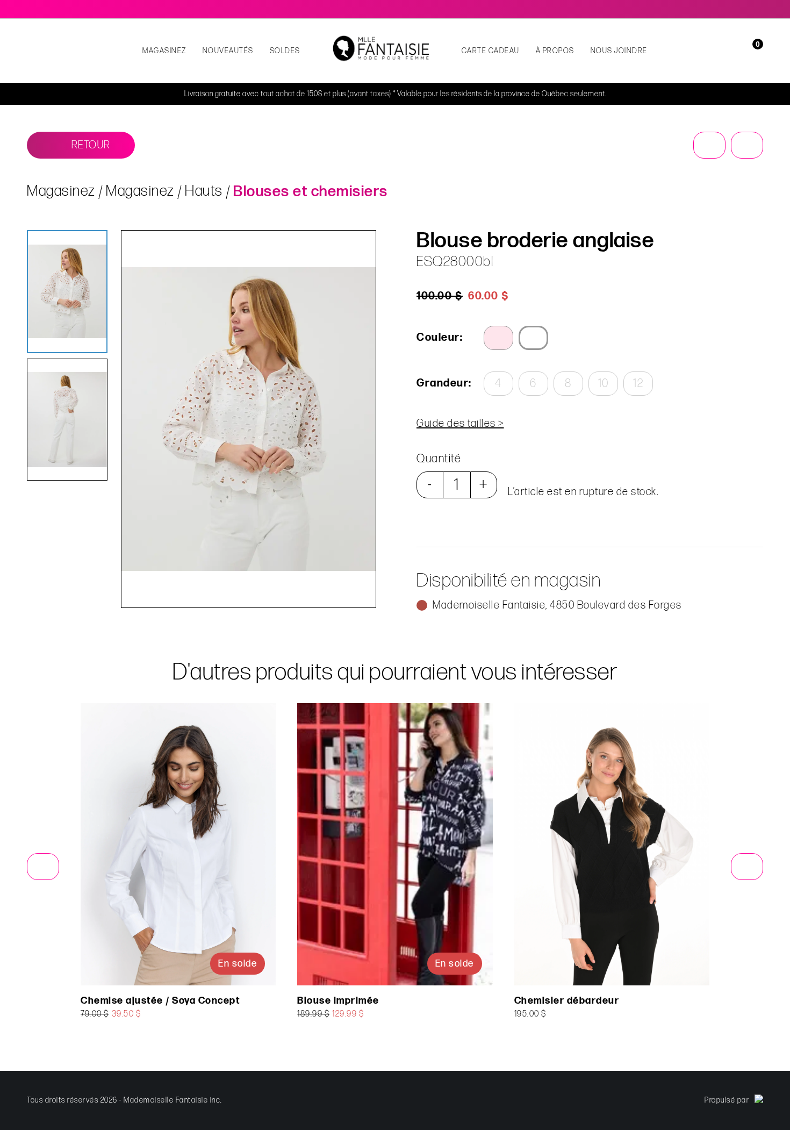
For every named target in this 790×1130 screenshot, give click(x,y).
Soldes (285, 50)
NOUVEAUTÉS (228, 50)
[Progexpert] (759, 1100)
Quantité (438, 459)
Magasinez (164, 50)
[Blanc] (533, 338)
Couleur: (439, 337)
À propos (555, 50)
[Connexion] (737, 51)
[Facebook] (744, 9)
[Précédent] (709, 145)
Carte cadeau (491, 50)
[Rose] (498, 338)
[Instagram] (759, 9)
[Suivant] (747, 145)
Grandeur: (443, 383)
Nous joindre (619, 50)
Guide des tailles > (460, 423)
